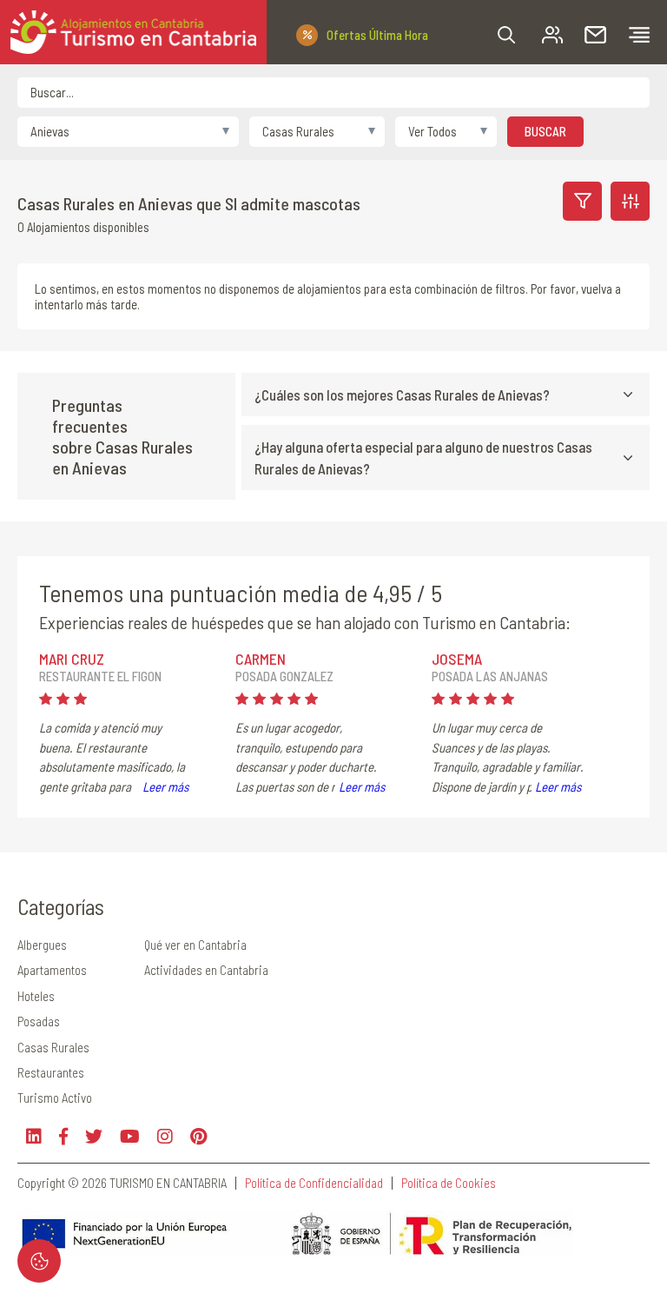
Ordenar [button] (630, 201)
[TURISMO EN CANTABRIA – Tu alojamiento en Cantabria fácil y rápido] (133, 32)
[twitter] (93, 1136)
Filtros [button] (582, 201)
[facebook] (63, 1136)
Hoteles (36, 996)
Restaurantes (50, 1072)
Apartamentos (52, 970)
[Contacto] (595, 35)
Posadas (38, 1021)
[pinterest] (198, 1136)
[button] (506, 35)
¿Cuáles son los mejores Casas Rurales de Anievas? (402, 394)
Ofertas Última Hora (377, 35)
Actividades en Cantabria (206, 970)
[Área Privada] (552, 35)
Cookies (39, 1261)
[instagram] (165, 1136)
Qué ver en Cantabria (195, 944)
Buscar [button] (545, 131)
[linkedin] (34, 1136)
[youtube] (130, 1136)
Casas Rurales (53, 1047)
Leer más (165, 786)
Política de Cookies (448, 1183)
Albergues (42, 944)
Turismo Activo (54, 1097)
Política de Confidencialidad (314, 1183)
